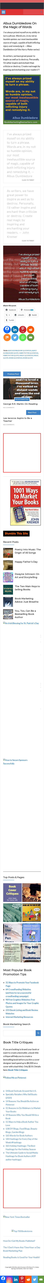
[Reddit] (30, 329)
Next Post (32, 412)
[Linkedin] (15, 329)
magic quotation (26, 355)
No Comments (8, 407)
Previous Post (13, 374)
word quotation (15, 358)
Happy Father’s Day (26, 562)
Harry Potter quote (11, 355)
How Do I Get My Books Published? (19, 1241)
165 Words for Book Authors (19, 1135)
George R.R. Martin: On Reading (20, 404)
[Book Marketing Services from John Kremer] (12, 893)
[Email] (30, 337)
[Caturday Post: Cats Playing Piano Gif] (31, 893)
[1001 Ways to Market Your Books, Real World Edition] (25, 524)
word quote (28, 358)
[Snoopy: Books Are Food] (31, 913)
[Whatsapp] (22, 337)
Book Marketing (22, 399)
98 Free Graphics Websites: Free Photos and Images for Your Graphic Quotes (22, 1003)
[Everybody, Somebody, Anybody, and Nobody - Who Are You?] (12, 953)
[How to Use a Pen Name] (12, 933)
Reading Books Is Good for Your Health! (21, 1257)
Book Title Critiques (18, 1070)
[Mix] (7, 337)
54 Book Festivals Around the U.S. (21, 1091)
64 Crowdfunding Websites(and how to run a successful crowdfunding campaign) (18, 993)
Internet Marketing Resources (19, 1017)
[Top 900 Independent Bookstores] (31, 953)
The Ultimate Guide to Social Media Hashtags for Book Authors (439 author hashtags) (22, 1156)
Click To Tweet (28, 180)
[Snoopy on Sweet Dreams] (31, 933)
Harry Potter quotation (28, 353)
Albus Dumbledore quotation (19, 350)
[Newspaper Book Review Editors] (12, 913)
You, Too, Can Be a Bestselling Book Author (25, 614)
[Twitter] (15, 337)
